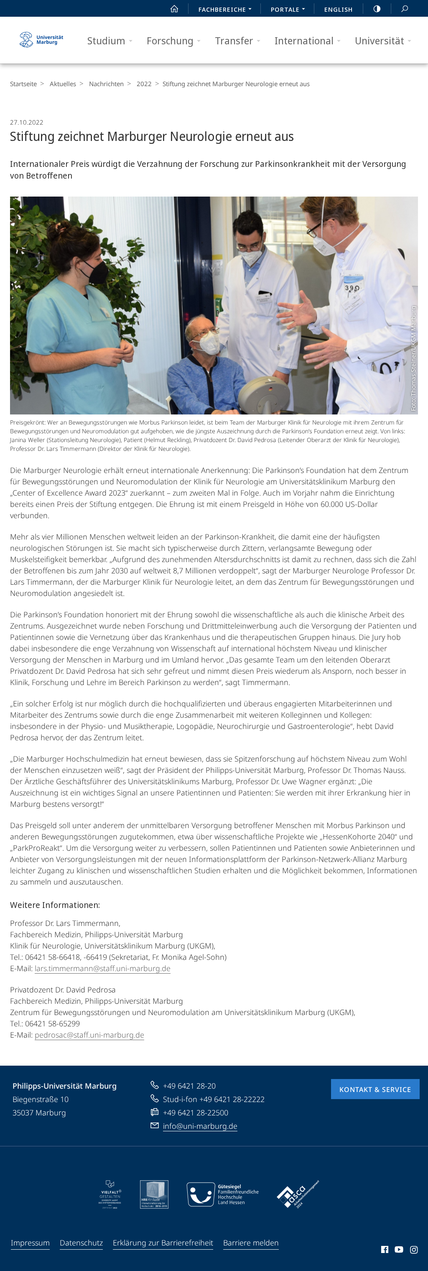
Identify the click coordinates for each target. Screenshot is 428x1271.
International (304, 40)
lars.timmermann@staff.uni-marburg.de (103, 968)
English (338, 9)
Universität (379, 40)
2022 (144, 83)
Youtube (398, 1251)
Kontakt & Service (375, 1089)
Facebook (384, 1251)
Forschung (170, 40)
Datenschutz (81, 1243)
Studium (106, 40)
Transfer (234, 40)
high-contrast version (377, 8)
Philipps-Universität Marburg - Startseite (41, 40)
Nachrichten (106, 83)
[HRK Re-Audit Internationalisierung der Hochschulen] (154, 1194)
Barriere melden (251, 1243)
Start (174, 8)
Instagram (414, 1251)
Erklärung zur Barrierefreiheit (163, 1243)
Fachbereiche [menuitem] (222, 9)
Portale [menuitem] (285, 9)
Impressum (30, 1243)
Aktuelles (63, 83)
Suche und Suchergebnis (404, 8)
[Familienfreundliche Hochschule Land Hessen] (222, 1194)
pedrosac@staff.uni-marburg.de (89, 1035)
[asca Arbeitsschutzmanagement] (298, 1194)
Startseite (23, 83)
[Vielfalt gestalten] (110, 1194)
